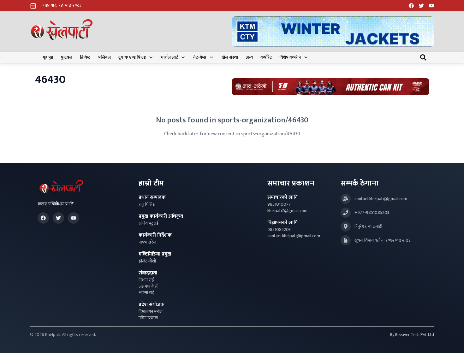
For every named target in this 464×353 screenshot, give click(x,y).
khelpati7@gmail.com (287, 211)
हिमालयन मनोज (151, 312)
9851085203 (279, 230)
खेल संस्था (230, 57)
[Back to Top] (452, 341)
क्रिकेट (85, 57)
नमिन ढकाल (148, 318)
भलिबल (104, 57)
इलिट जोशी (147, 261)
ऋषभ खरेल (147, 242)
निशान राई (146, 280)
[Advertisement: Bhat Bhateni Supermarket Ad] (330, 86)
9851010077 (279, 204)
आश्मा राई (146, 293)
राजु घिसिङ (147, 204)
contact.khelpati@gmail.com (293, 236)
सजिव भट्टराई (149, 223)
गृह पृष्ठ (48, 57)
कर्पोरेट (266, 57)
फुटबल (66, 57)
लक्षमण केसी (148, 286)
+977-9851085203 (371, 212)
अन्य (249, 57)
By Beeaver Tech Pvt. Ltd (412, 335)
